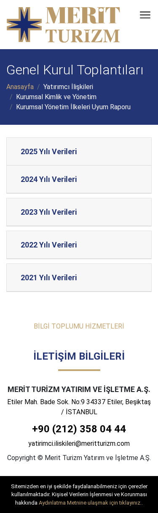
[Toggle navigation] (145, 15)
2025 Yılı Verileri (49, 151)
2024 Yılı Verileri (49, 179)
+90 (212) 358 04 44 (79, 429)
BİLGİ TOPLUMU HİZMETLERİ (79, 326)
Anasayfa (20, 87)
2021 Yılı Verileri (49, 277)
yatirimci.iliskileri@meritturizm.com (79, 443)
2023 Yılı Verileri (49, 212)
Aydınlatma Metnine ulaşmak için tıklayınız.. (91, 503)
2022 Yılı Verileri (49, 244)
